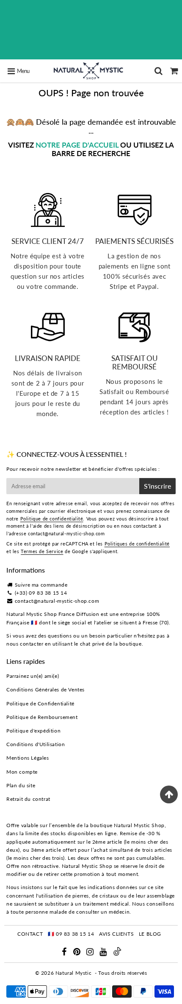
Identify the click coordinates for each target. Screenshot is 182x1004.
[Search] (158, 70)
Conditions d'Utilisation (35, 744)
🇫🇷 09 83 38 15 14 (71, 934)
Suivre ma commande (41, 585)
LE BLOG (150, 934)
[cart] (174, 70)
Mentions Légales (27, 758)
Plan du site (20, 785)
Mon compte (22, 772)
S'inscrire (157, 486)
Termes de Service (42, 551)
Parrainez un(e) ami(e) (32, 676)
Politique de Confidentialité (40, 703)
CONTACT (30, 934)
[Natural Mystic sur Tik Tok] (117, 954)
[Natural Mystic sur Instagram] (90, 953)
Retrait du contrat (28, 799)
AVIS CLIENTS (116, 934)
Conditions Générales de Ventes (45, 689)
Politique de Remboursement (42, 717)
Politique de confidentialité (51, 518)
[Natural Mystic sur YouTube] (103, 953)
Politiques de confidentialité (137, 543)
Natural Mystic (73, 973)
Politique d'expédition (33, 730)
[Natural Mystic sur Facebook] (64, 953)
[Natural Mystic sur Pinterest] (77, 953)
